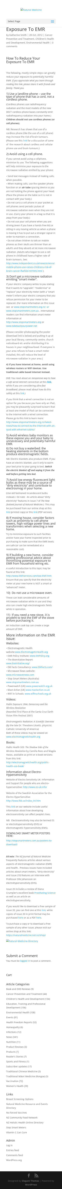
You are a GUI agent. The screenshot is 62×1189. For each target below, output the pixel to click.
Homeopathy (13, 1027)
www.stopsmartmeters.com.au (22, 682)
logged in (25, 960)
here (20, 917)
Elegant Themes (30, 1180)
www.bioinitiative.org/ (18, 663)
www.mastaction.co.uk (38, 689)
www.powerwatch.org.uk (39, 686)
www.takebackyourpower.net (21, 325)
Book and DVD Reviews (18, 989)
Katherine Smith (18, 34)
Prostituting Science (44, 892)
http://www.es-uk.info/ (35, 787)
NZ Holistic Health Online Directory (24, 1122)
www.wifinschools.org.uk (38, 693)
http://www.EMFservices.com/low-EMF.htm (29, 575)
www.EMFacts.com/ (42, 667)
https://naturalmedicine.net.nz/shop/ (26, 935)
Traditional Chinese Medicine (22, 1071)
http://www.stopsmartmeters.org (23, 322)
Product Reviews (15, 1046)
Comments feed (14, 1155)
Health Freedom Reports (19, 1022)
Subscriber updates (16, 1066)
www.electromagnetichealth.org (23, 736)
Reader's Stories (14, 1056)
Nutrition (11, 1041)
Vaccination (12, 1081)
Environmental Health (38, 42)
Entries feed (12, 1150)
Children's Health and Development (25, 998)
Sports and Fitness (16, 1061)
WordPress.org (14, 1160)
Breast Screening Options (19, 1099)
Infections (11, 1032)
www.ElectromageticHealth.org (31, 651)
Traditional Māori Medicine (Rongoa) (25, 1076)
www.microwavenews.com (20, 674)
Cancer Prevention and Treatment (24, 993)
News (9, 1036)
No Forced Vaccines (16, 1112)
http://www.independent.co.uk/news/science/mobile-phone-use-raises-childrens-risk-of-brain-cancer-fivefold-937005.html (30, 267)
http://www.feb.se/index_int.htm (23, 800)
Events (9, 1017)
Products (11, 1051)
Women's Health (15, 1086)
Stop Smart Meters (16, 1127)
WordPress (31, 1184)
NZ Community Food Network (21, 1117)
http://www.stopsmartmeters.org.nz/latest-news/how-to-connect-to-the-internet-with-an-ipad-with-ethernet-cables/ (30, 426)
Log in (9, 1145)
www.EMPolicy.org (39, 655)
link (25, 140)
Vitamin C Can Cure (16, 1132)
